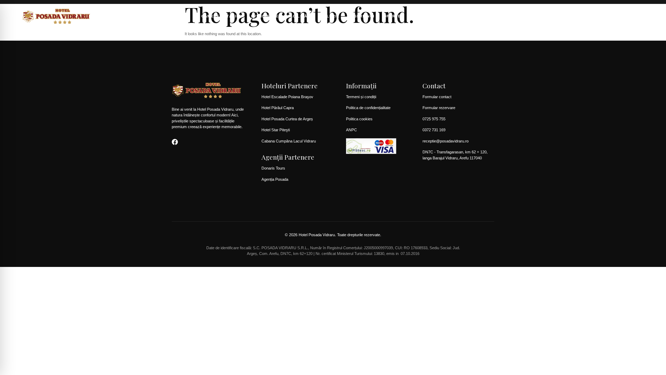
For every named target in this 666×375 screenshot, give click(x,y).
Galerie (330, 16)
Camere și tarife (221, 16)
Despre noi (361, 16)
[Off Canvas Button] (626, 16)
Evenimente (265, 16)
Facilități (299, 16)
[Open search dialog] (640, 17)
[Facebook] (175, 142)
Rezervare (452, 16)
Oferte (392, 16)
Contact (419, 16)
